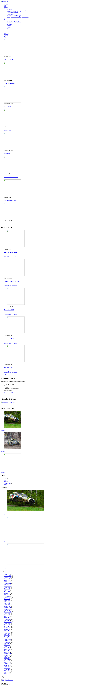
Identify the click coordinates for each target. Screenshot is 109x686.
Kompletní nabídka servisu (10, 392)
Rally (5, 481)
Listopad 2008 (7, 663)
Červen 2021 (7, 599)
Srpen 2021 (7, 596)
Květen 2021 (7, 600)
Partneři (9, 25)
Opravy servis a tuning (12, 12)
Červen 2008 (7, 666)
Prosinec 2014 (7, 642)
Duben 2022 (7, 590)
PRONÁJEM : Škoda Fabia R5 (11, 177)
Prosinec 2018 (7, 619)
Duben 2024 (7, 574)
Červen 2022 (7, 587)
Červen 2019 (7, 613)
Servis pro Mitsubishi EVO (14, 11)
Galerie (6, 7)
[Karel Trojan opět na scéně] (56, 188)
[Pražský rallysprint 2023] (56, 70)
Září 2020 (6, 601)
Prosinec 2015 (7, 639)
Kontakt (6, 20)
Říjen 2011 (6, 650)
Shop (5, 18)
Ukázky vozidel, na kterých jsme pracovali (17, 17)
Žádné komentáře (12, 257)
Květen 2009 (7, 660)
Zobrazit (6, 257)
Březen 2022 (7, 591)
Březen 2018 (7, 626)
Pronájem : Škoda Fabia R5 (14, 15)
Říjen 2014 (6, 643)
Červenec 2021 (7, 597)
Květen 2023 (7, 580)
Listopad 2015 (7, 640)
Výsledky (9, 24)
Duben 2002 (7, 673)
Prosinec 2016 (7, 632)
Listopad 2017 (7, 629)
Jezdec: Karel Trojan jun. (13, 21)
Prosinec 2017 (7, 627)
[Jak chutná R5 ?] (56, 141)
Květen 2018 (7, 625)
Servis (5, 8)
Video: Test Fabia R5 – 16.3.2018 (11, 224)
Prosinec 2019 (7, 607)
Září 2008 (6, 665)
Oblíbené (6, 35)
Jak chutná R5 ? (7, 153)
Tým (8, 28)
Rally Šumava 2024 (8, 59)
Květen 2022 (7, 589)
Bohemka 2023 (7, 106)
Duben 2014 (7, 646)
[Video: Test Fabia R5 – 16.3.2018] (56, 211)
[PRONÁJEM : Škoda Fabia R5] (56, 164)
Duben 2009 (7, 662)
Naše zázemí (10, 14)
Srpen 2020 (7, 603)
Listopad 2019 (7, 609)
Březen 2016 (7, 636)
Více (5, 514)
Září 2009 (6, 658)
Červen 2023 (7, 578)
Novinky (6, 4)
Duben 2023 (7, 581)
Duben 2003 (7, 672)
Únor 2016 (6, 637)
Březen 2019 (7, 617)
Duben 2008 (7, 668)
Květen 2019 (7, 614)
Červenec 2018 (7, 622)
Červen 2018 (7, 623)
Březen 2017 (7, 630)
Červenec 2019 (7, 612)
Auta (5, 479)
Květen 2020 (7, 606)
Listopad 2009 (7, 655)
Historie (9, 27)
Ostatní (5, 480)
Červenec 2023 (7, 577)
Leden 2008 (7, 669)
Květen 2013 (7, 649)
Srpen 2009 (7, 659)
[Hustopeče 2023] (56, 117)
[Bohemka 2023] (56, 94)
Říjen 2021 (6, 594)
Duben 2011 (7, 652)
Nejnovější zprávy (5, 374)
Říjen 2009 (6, 656)
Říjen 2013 (6, 648)
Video (5, 5)
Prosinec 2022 (7, 583)
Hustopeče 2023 (7, 130)
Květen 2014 (7, 645)
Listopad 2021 (7, 593)
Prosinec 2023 (7, 576)
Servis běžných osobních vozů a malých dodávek (19, 9)
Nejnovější (6, 34)
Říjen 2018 (6, 620)
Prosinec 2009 (7, 653)
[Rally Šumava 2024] (56, 47)
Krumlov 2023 (8, 367)
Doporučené (7, 36)
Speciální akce (7, 483)
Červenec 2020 (7, 604)
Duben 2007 (7, 671)
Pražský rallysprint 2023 (9, 83)
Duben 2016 (7, 635)
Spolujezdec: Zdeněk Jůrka (14, 22)
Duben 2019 (7, 616)
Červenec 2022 (7, 586)
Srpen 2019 (7, 610)
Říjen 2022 (6, 584)
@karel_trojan (9, 680)
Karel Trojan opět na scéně (10, 200)
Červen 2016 (7, 633)
